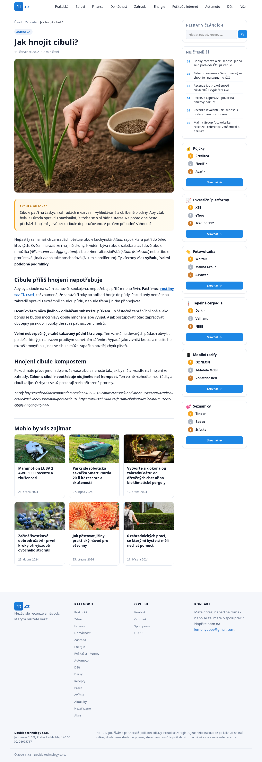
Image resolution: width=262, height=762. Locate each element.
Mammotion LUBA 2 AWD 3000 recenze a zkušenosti (35, 473)
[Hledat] (242, 34)
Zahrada (140, 6)
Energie (159, 6)
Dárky (78, 674)
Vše (243, 6)
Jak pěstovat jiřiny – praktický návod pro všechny (90, 541)
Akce (77, 715)
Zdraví (80, 6)
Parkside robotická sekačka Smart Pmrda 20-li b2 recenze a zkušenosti (92, 475)
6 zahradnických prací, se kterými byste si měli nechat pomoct (148, 541)
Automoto (212, 6)
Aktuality (80, 702)
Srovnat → (214, 182)
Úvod (18, 22)
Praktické (62, 6)
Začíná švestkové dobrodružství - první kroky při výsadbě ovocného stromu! (36, 543)
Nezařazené (82, 708)
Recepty (79, 681)
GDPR (138, 633)
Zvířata (79, 695)
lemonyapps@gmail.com (214, 629)
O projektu (141, 619)
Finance (97, 6)
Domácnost (119, 6)
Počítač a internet (185, 6)
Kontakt (139, 612)
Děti (230, 6)
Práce (78, 688)
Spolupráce (142, 626)
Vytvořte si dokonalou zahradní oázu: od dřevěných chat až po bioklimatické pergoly (146, 475)
